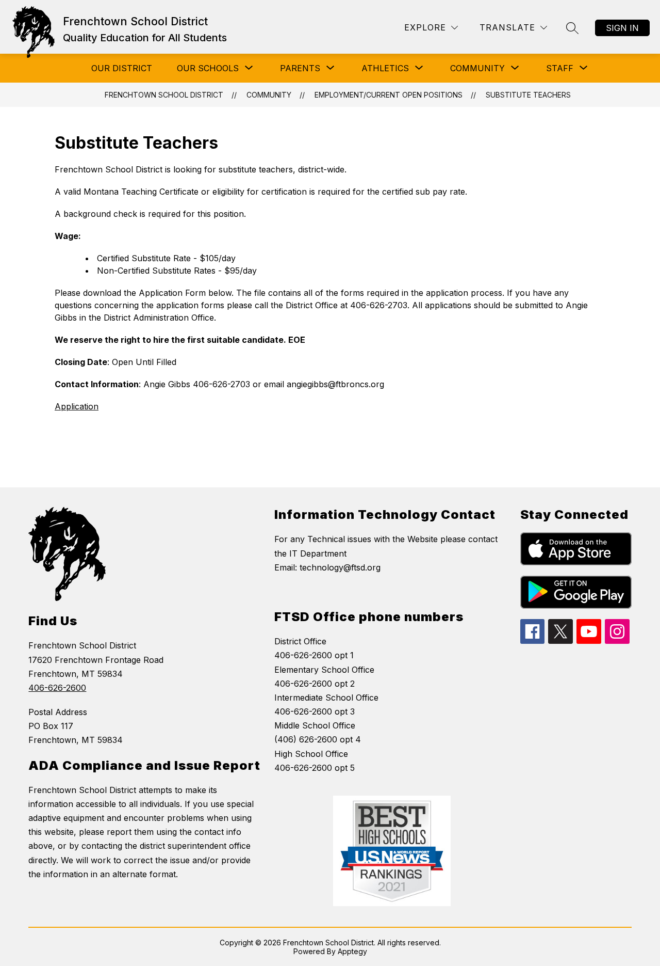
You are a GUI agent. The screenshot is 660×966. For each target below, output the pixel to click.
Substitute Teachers (528, 94)
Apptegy (352, 951)
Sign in (622, 28)
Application (76, 406)
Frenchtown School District (164, 94)
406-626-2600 (57, 688)
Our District (121, 68)
